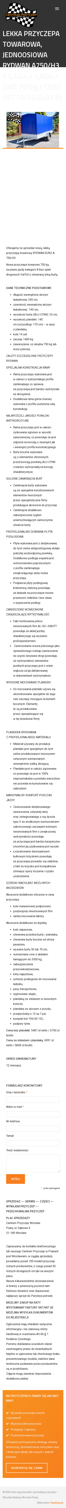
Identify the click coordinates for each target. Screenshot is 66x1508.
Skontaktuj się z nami (26, 1468)
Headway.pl (56, 1502)
